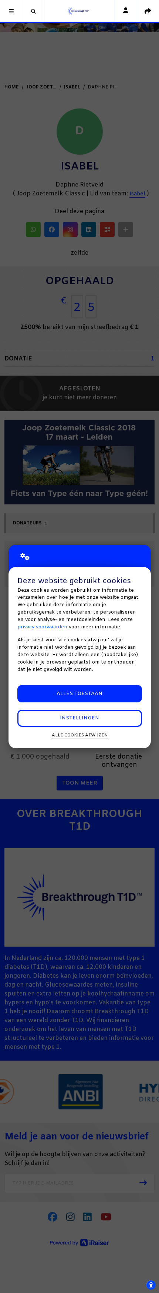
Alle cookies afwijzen (80, 735)
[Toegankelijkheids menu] (150, 1284)
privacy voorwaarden (42, 627)
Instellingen (79, 718)
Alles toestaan (79, 694)
